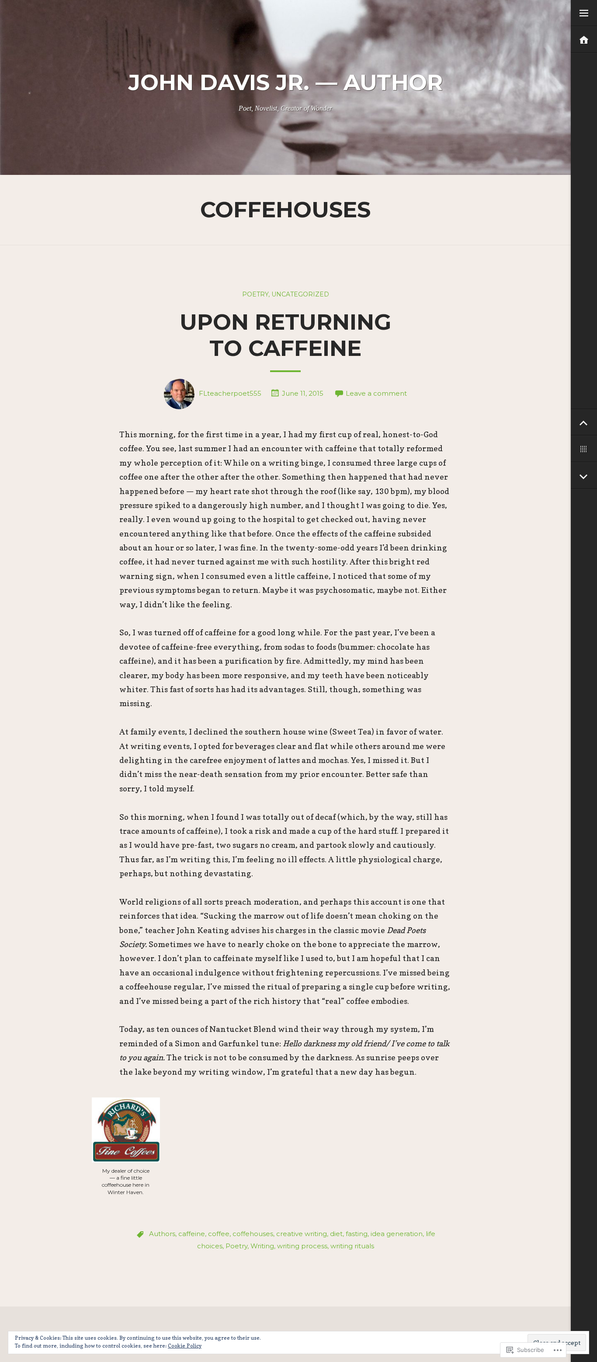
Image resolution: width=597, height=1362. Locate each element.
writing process (302, 1246)
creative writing (301, 1234)
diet (336, 1234)
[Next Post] (584, 476)
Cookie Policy (184, 1345)
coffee (218, 1234)
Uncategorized (300, 294)
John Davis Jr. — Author (285, 82)
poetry (255, 294)
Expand (584, 13)
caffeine (191, 1234)
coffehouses (253, 1234)
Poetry (236, 1246)
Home (584, 40)
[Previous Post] (584, 422)
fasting (357, 1234)
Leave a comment (376, 393)
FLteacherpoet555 (230, 393)
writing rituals (352, 1246)
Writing (262, 1246)
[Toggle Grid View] (584, 449)
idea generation (397, 1234)
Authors (162, 1234)
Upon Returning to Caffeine (285, 335)
